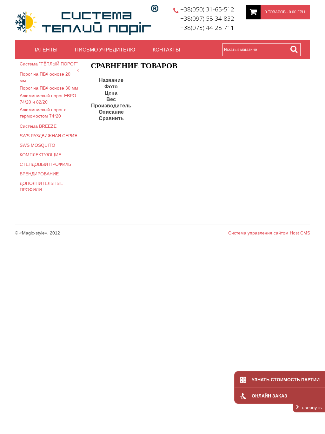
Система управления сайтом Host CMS (269, 232)
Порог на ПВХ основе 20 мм (45, 77)
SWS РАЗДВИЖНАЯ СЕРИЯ (48, 135)
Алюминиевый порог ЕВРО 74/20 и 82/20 (48, 99)
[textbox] (261, 49)
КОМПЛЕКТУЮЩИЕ (40, 154)
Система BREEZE (38, 126)
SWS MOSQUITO (37, 145)
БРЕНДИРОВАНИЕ (39, 173)
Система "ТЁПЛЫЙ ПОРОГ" (49, 63)
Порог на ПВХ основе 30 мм (49, 88)
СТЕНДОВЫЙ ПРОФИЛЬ (45, 164)
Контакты (166, 49)
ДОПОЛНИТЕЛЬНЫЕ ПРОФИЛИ (41, 186)
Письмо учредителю (105, 49)
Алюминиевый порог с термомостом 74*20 (43, 113)
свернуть (312, 407)
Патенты (44, 49)
